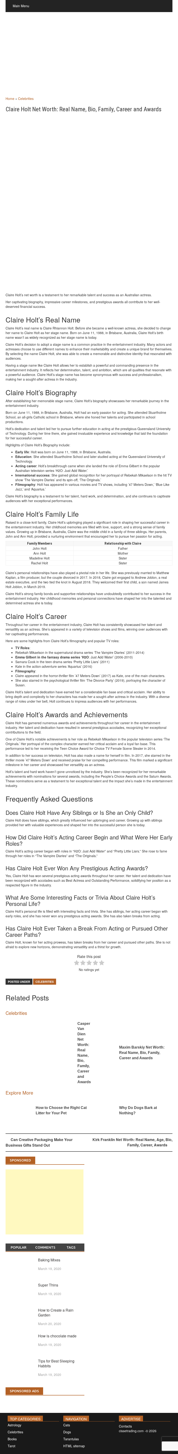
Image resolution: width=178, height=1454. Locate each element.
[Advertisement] (89, 59)
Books (12, 1439)
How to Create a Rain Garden (55, 1312)
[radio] (76, 963)
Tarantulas (71, 1439)
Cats (66, 1425)
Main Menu (21, 5)
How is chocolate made (57, 1336)
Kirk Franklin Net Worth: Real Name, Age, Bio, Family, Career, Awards (132, 1142)
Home (10, 98)
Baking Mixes (49, 1260)
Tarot (11, 1446)
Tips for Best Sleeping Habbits (56, 1363)
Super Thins (48, 1285)
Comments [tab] (45, 1247)
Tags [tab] (71, 1247)
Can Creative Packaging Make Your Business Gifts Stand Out (39, 1142)
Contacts (125, 1426)
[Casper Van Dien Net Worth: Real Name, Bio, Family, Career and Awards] (40, 1053)
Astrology (14, 1425)
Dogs (67, 1432)
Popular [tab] (18, 1247)
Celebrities (26, 98)
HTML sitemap (74, 1446)
